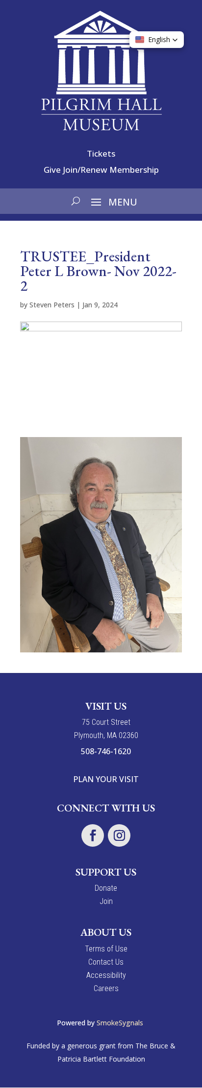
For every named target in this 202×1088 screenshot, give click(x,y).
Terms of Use (106, 948)
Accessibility (106, 975)
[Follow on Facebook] (92, 835)
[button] (156, 39)
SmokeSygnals (121, 1022)
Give (52, 169)
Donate (106, 888)
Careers (106, 988)
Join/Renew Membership (111, 169)
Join (106, 901)
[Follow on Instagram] (119, 835)
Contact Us (106, 962)
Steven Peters (52, 304)
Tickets (101, 153)
